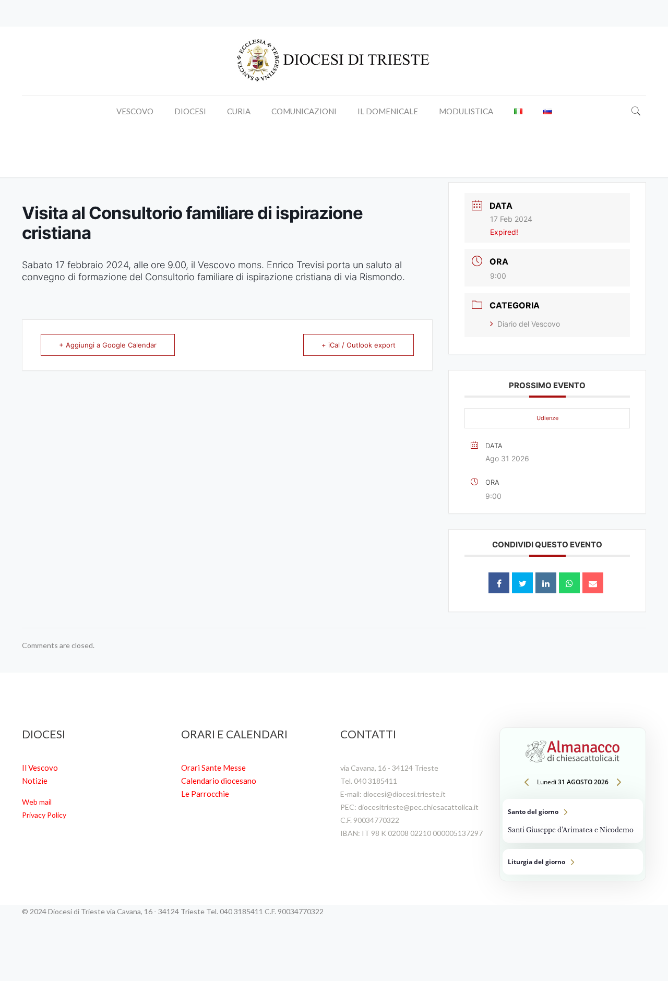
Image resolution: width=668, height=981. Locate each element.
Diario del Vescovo (528, 323)
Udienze (547, 418)
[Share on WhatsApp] (569, 582)
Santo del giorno (573, 821)
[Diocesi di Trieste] (334, 61)
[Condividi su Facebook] (498, 582)
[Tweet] (522, 582)
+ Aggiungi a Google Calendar (108, 345)
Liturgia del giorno (573, 862)
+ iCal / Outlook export (358, 345)
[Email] (592, 582)
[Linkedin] (545, 582)
